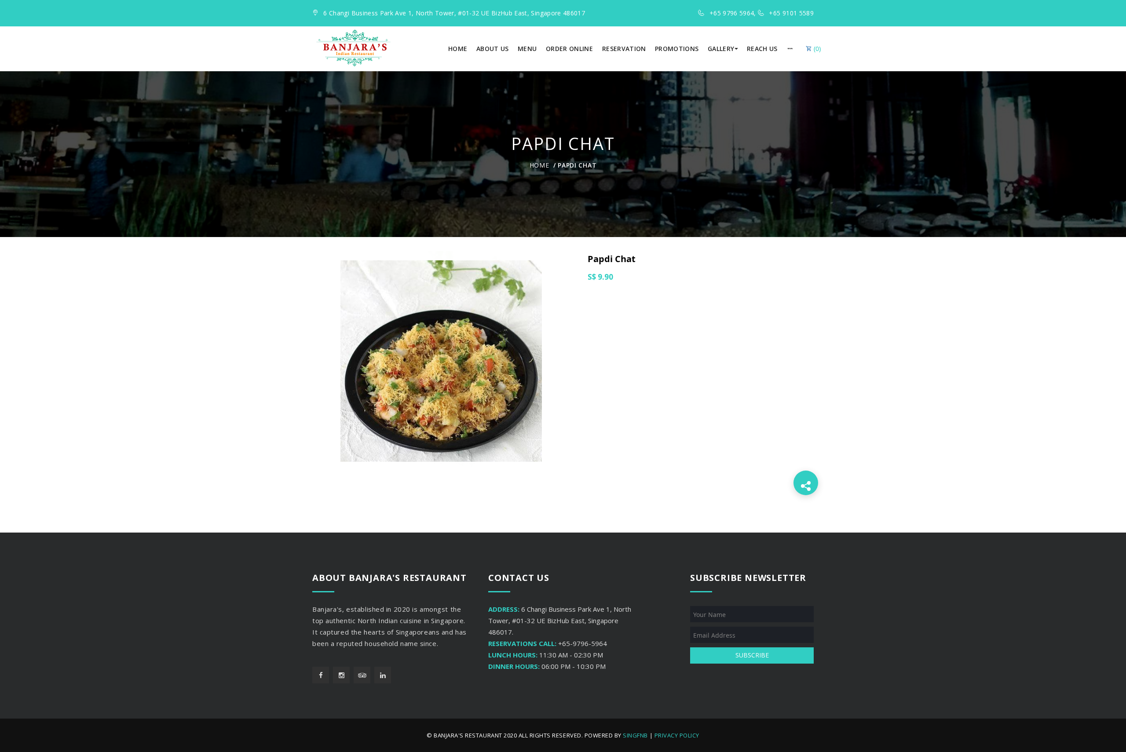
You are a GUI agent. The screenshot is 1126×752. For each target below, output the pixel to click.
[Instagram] (341, 675)
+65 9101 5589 (791, 13)
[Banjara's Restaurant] (353, 48)
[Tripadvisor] (362, 675)
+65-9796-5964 (582, 643)
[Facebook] (320, 675)
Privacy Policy (676, 735)
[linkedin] (382, 675)
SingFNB (635, 735)
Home (539, 165)
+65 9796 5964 (731, 13)
